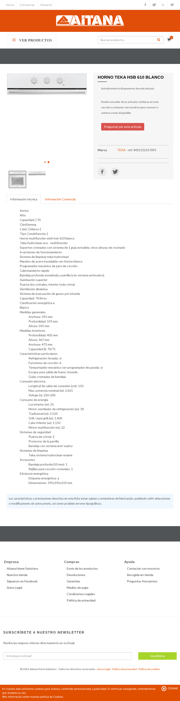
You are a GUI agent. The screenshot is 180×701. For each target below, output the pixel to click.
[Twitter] (154, 5)
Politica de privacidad (81, 600)
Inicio (10, 5)
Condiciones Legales (81, 594)
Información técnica (23, 199)
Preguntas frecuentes (142, 581)
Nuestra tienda (17, 575)
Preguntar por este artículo (122, 127)
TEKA (121, 150)
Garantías (73, 581)
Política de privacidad (124, 669)
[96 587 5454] (163, 5)
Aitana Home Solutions (22, 568)
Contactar (27, 5)
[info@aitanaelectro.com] (172, 5)
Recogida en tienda (140, 575)
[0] (168, 38)
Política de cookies (149, 669)
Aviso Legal (14, 587)
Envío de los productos (82, 568)
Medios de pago (77, 587)
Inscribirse (157, 656)
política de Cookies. (52, 696)
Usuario (46, 5)
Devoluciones (76, 575)
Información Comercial (60, 199)
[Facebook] (145, 5)
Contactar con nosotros (143, 568)
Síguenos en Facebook (22, 581)
